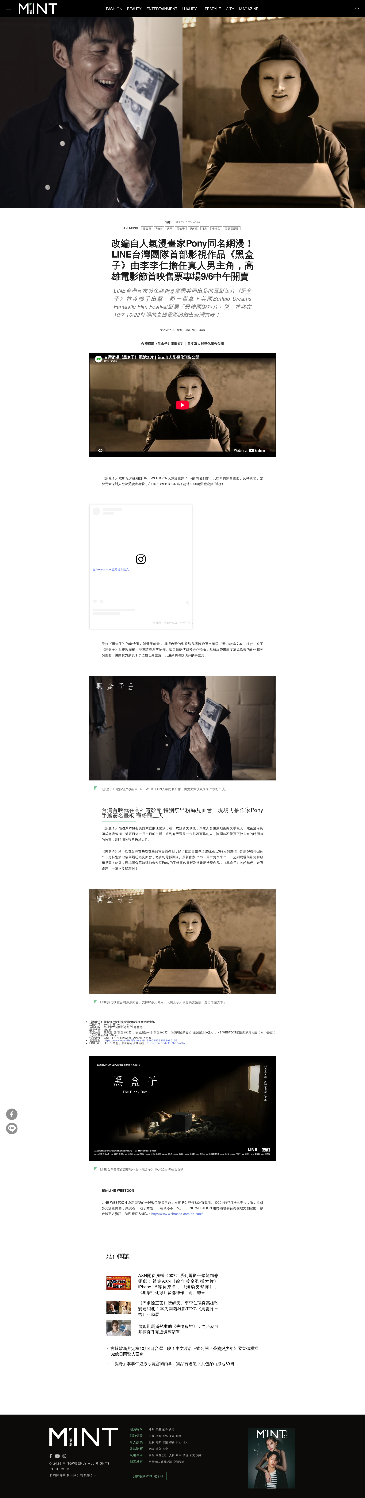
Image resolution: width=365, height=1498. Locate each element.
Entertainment (161, 8)
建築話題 (166, 1461)
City (230, 8)
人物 (172, 1455)
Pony (159, 228)
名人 (185, 1442)
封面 (179, 1442)
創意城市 (136, 1461)
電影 (205, 228)
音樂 (165, 1442)
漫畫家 (147, 228)
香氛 (165, 1435)
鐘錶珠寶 (136, 1448)
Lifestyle (211, 8)
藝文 (192, 1455)
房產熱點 (154, 1461)
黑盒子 (181, 228)
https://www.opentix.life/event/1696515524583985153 (141, 1040)
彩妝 (151, 1435)
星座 (179, 1455)
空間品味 (178, 1461)
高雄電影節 (232, 228)
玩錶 (151, 1448)
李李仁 (216, 228)
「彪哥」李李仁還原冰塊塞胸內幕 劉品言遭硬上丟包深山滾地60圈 (172, 1363)
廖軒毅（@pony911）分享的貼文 (173, 622)
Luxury (189, 8)
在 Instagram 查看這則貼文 (111, 569)
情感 (185, 1455)
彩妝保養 (136, 1435)
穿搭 (158, 1429)
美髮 (172, 1435)
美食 (151, 1455)
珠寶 (158, 1448)
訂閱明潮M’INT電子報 (148, 1476)
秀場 (172, 1429)
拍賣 (165, 1448)
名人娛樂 (136, 1442)
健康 (179, 1435)
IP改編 (194, 228)
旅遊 (158, 1455)
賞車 (199, 1455)
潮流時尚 (136, 1429)
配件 (165, 1429)
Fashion (114, 8)
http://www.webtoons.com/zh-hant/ (177, 1213)
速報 (151, 1429)
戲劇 (151, 1442)
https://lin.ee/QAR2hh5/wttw (166, 1043)
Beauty (134, 8)
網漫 (169, 228)
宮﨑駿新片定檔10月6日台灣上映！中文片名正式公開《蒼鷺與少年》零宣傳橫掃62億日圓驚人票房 (184, 1351)
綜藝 (172, 1442)
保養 (158, 1435)
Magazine (248, 8)
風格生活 (136, 1455)
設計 (165, 1455)
